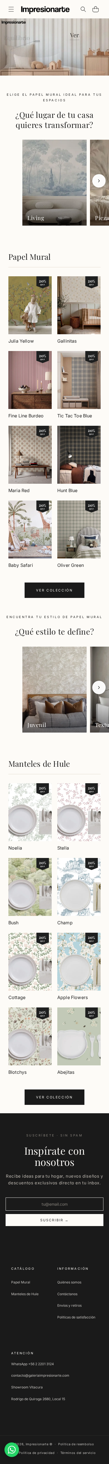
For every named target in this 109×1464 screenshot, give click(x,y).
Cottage (16, 997)
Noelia (15, 848)
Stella (63, 848)
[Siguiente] (99, 181)
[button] (11, 9)
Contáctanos (67, 1294)
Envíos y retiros (69, 1305)
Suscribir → (54, 1220)
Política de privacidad (36, 1453)
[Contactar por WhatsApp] (11, 1449)
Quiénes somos (69, 1282)
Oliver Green (70, 565)
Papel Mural (29, 256)
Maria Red (19, 490)
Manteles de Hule (39, 763)
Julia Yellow (21, 341)
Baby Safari (20, 565)
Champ (65, 922)
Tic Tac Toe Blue (74, 415)
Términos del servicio (78, 1453)
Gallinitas (67, 341)
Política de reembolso (76, 1444)
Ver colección (54, 590)
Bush (13, 922)
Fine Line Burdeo (26, 415)
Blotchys (17, 1072)
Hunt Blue (67, 490)
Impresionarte (37, 1444)
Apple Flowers (72, 997)
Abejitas (65, 1072)
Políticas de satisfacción (76, 1317)
